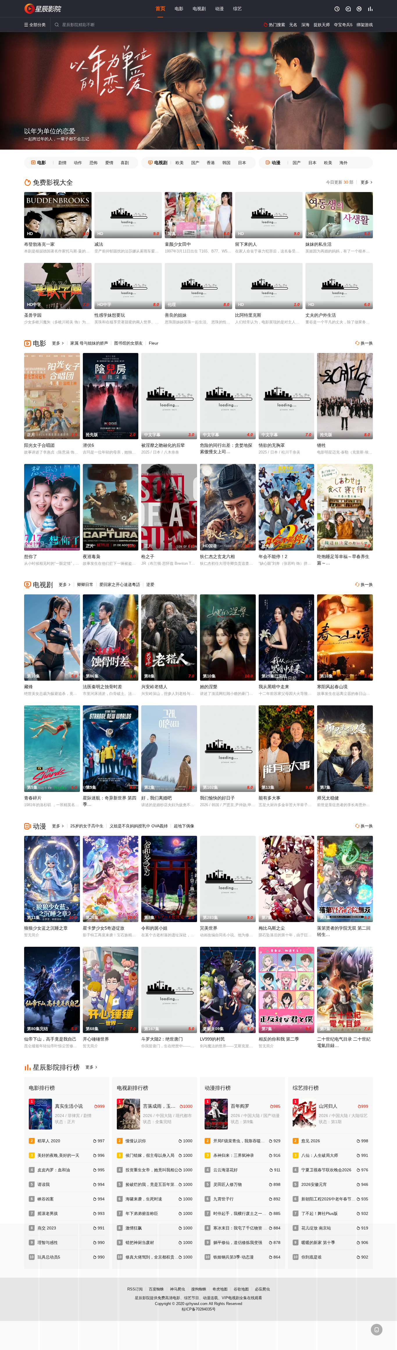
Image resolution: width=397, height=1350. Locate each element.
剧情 (62, 162)
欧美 (180, 162)
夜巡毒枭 (91, 556)
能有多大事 (269, 797)
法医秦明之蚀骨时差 (102, 686)
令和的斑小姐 (154, 928)
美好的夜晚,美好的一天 (58, 1155)
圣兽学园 (33, 315)
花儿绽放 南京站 (316, 1228)
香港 (211, 162)
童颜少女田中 (178, 244)
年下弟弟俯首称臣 (142, 1213)
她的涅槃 (208, 686)
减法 (98, 244)
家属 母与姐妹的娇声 (89, 343)
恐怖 (94, 162)
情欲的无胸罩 (272, 445)
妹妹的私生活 (318, 244)
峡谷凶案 (45, 1199)
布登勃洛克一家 (39, 244)
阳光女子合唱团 (39, 445)
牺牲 (321, 445)
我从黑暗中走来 (274, 686)
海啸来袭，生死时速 (144, 1199)
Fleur (153, 343)
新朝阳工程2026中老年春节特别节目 (334, 1199)
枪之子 (147, 556)
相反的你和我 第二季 (279, 1039)
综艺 (237, 8)
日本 (242, 162)
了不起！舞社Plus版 (319, 1213)
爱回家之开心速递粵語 (119, 584)
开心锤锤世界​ (96, 1039)
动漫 (219, 8)
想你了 (30, 556)
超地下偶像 (184, 826)
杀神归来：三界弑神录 (233, 1155)
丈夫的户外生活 (320, 315)
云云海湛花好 (225, 1170)
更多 (366, 182)
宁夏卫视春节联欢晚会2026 (326, 1170)
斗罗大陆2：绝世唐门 (162, 1039)
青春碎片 (33, 797)
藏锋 (28, 686)
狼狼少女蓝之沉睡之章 (46, 928)
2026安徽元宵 (314, 1184)
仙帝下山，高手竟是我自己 (50, 1039)
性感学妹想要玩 (109, 315)
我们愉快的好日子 (217, 797)
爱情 (109, 162)
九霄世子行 (223, 1199)
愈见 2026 (310, 1141)
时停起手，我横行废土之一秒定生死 (245, 1213)
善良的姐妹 (176, 315)
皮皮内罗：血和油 (53, 1170)
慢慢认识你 (136, 1141)
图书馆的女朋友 (128, 343)
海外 (343, 162)
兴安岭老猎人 (154, 686)
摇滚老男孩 (47, 1213)
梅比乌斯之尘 (272, 928)
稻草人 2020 (48, 1141)
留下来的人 (246, 244)
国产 (195, 162)
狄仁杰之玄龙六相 (217, 556)
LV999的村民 (212, 1039)
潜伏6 (88, 445)
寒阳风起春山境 (332, 686)
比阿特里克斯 (248, 315)
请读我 (43, 1184)
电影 (179, 8)
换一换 (364, 343)
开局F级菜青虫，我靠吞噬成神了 (243, 1141)
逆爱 (150, 584)
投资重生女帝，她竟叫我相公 (152, 1170)
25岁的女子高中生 (86, 826)
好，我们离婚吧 (156, 797)
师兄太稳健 (328, 797)
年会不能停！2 (273, 556)
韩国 (226, 162)
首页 (160, 8)
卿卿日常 (85, 584)
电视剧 (199, 8)
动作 (78, 162)
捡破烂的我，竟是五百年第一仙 (154, 1184)
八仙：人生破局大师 (319, 1155)
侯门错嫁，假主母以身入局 (150, 1155)
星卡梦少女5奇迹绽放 (103, 928)
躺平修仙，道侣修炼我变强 (237, 1242)
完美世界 (208, 928)
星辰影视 (43, 8)
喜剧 (125, 162)
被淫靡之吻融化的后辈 (163, 445)
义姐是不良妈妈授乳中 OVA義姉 (139, 826)
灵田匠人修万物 (227, 1184)
